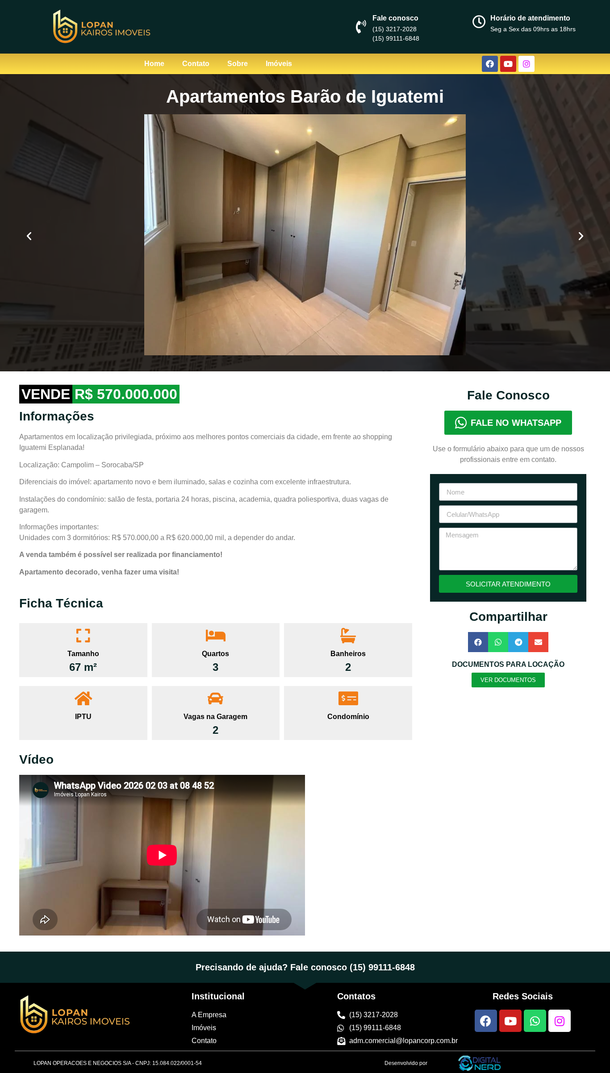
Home (154, 63)
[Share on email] (538, 642)
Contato (195, 63)
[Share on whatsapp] (498, 642)
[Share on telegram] (518, 642)
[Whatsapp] (535, 1021)
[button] (29, 236)
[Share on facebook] (478, 642)
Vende (45, 394)
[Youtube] (508, 64)
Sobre (237, 63)
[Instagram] (526, 64)
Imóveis (279, 63)
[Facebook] (490, 64)
